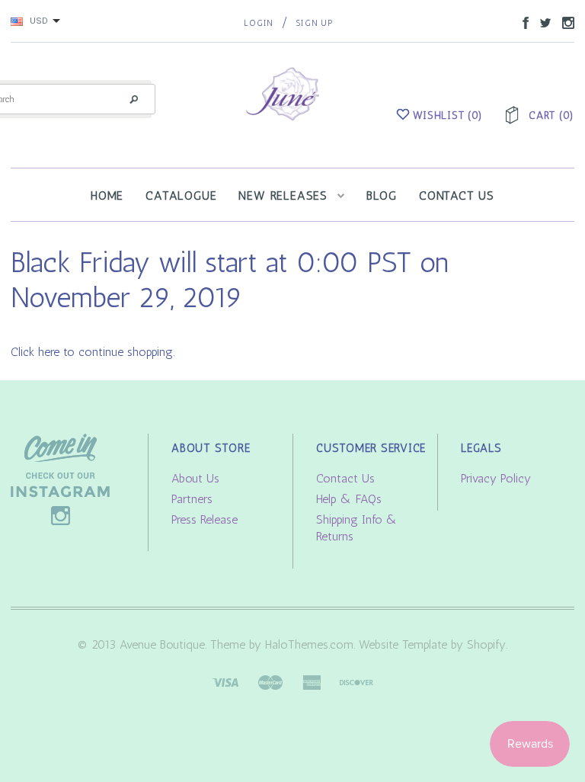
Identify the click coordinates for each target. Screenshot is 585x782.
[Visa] (225, 681)
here (48, 352)
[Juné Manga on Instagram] (564, 21)
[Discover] (356, 681)
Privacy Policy (496, 478)
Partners (192, 499)
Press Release (204, 519)
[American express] (311, 681)
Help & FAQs (349, 499)
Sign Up (314, 23)
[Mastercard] (270, 681)
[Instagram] (60, 478)
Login (258, 23)
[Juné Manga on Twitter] (541, 21)
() (448, 115)
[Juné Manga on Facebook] (522, 21)
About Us (195, 478)
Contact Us (345, 478)
